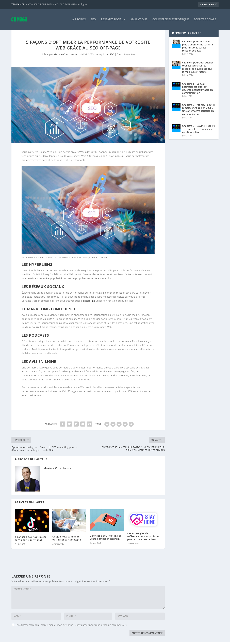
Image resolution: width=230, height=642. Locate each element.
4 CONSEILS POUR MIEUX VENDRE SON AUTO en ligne (56, 4)
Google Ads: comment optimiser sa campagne (66, 538)
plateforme (89, 300)
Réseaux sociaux (113, 19)
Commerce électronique (170, 19)
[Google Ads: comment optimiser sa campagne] (69, 520)
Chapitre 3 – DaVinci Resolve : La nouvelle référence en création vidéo (198, 128)
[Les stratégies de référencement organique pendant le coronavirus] (144, 519)
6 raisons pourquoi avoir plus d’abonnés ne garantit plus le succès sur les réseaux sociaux (197, 46)
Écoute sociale (205, 19)
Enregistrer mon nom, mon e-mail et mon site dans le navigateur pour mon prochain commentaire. (71, 625)
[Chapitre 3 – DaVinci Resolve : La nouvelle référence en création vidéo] (176, 128)
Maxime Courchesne (65, 54)
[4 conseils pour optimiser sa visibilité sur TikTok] (32, 520)
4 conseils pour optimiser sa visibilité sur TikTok (30, 538)
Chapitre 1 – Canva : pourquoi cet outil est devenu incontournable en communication (197, 88)
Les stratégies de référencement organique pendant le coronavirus (143, 536)
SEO (93, 19)
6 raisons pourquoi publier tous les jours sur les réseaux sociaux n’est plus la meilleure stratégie (197, 67)
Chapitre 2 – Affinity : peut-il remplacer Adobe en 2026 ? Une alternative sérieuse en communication (198, 109)
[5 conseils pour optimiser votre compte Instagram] (107, 520)
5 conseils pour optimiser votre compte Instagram (105, 537)
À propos (79, 19)
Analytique (138, 19)
